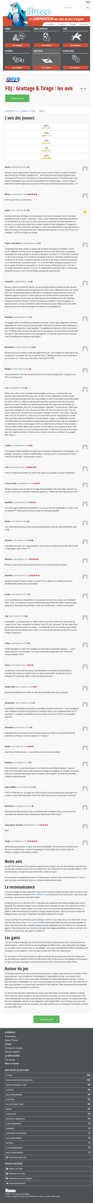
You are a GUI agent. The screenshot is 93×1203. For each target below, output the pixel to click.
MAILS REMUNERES (14, 1152)
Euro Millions (38, 894)
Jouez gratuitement (17, 1183)
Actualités (50, 24)
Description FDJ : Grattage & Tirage (20, 110)
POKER (9, 1075)
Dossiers (62, 24)
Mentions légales (12, 1051)
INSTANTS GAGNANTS (15, 1118)
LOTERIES (10, 1099)
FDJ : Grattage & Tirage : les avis (39, 88)
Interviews (83, 24)
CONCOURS (11, 1114)
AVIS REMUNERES (14, 1138)
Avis (41, 110)
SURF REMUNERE (13, 1123)
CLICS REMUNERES (14, 1147)
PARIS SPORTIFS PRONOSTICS (19, 1080)
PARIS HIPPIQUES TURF (16, 1085)
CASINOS (10, 1089)
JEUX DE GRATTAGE (14, 1104)
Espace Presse (11, 1040)
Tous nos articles (17, 1157)
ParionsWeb (32, 922)
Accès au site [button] (17, 98)
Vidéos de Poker (16, 1168)
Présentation (10, 1036)
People (73, 24)
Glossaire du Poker (17, 1173)
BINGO (9, 1109)
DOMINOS (10, 1128)
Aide (88, 1)
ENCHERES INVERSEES (16, 1133)
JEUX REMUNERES (14, 1094)
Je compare (17, 45)
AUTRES (9, 1143)
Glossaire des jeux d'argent (20, 1178)
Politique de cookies (13, 1048)
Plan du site (10, 1059)
